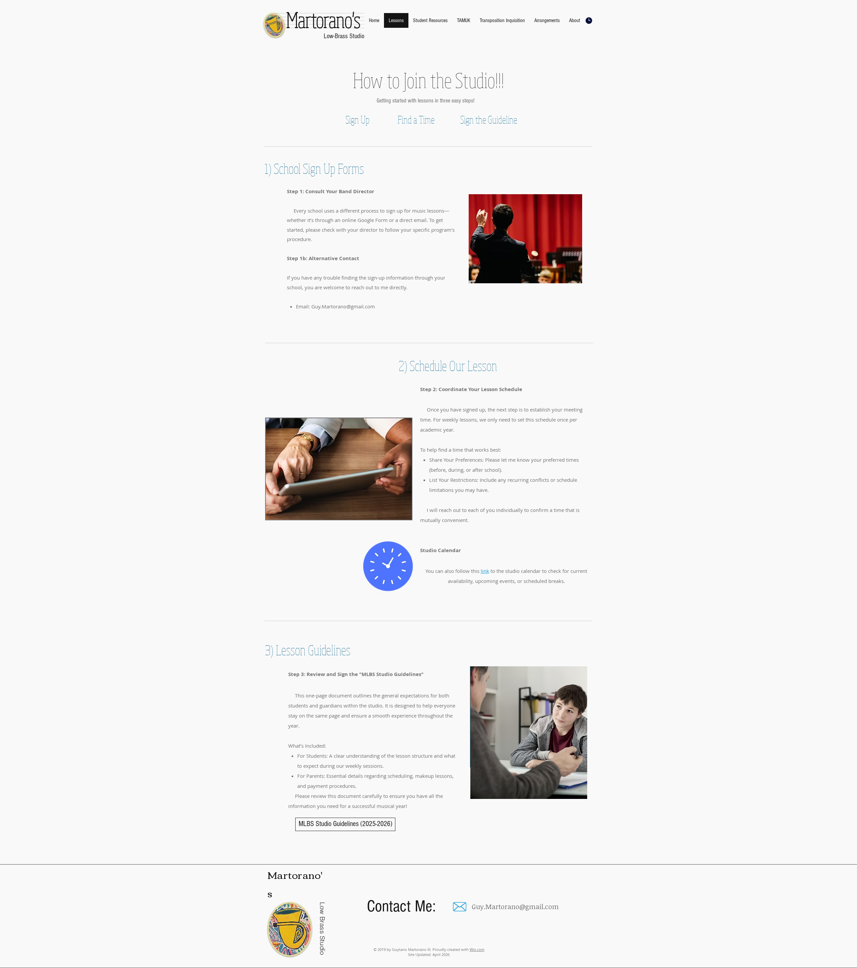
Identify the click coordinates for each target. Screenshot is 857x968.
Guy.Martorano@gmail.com (343, 306)
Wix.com (477, 949)
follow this (468, 571)
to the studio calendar (515, 571)
